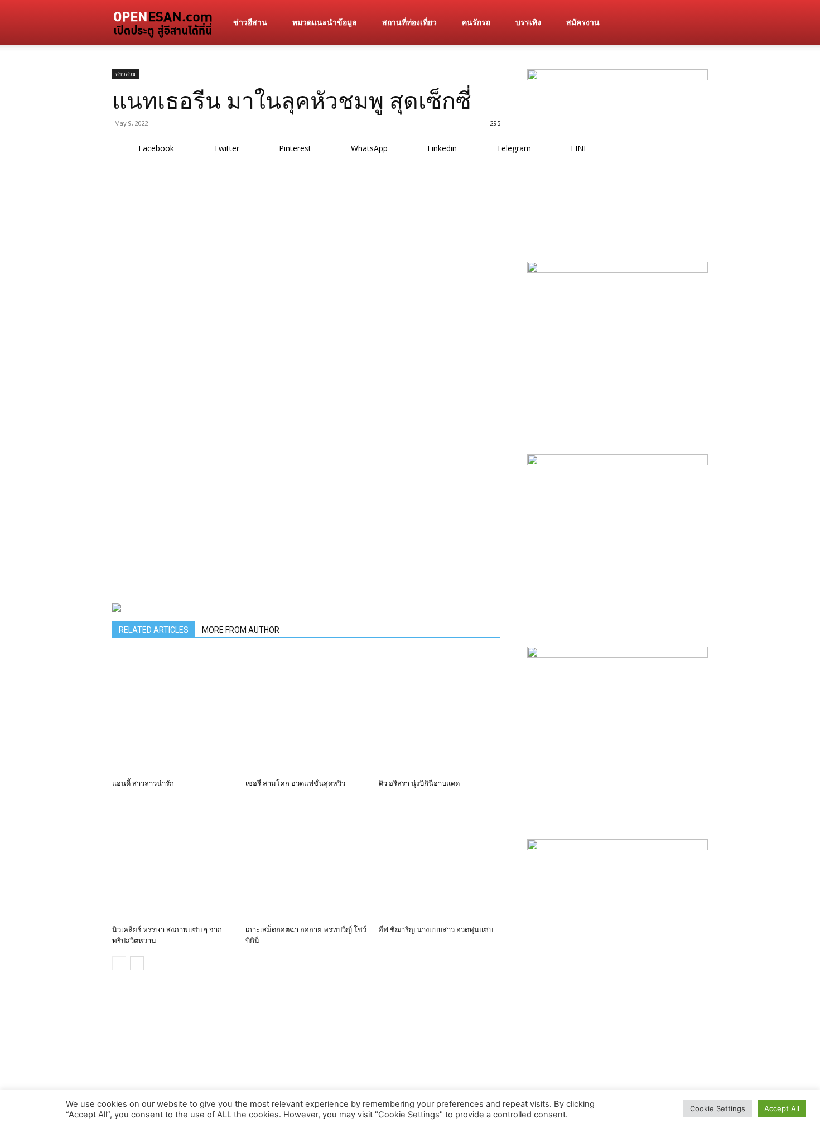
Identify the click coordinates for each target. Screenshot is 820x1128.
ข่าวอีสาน (250, 22)
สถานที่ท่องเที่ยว (409, 22)
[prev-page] (119, 963)
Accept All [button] (781, 1108)
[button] (694, 23)
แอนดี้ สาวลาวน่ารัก (143, 783)
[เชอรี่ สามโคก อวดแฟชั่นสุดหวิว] (306, 713)
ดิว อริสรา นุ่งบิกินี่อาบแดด (419, 783)
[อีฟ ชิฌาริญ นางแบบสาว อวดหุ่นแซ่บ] (439, 859)
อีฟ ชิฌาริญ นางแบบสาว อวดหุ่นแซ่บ (436, 929)
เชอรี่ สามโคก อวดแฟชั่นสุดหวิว (295, 783)
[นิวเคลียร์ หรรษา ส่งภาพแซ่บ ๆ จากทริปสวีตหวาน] (173, 859)
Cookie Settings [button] (717, 1108)
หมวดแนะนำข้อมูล (324, 22)
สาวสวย (125, 74)
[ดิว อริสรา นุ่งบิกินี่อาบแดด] (439, 713)
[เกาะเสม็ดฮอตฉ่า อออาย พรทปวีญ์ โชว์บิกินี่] (306, 859)
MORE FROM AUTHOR (240, 629)
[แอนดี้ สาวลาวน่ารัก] (173, 713)
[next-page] (137, 963)
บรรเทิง (528, 22)
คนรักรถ (476, 22)
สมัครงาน (583, 22)
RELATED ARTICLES (154, 629)
